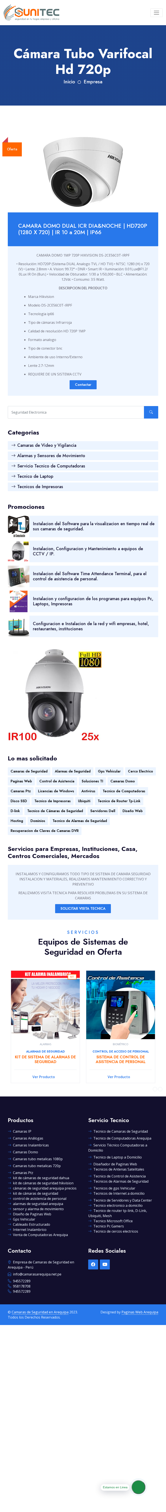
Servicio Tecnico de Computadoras (51, 466)
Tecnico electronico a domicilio (118, 1205)
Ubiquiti (84, 801)
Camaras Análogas (28, 1138)
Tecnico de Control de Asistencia (119, 1176)
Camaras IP (22, 1131)
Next (160, 1089)
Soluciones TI (92, 781)
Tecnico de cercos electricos (115, 1231)
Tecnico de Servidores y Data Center (122, 1200)
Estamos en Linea (115, 1487)
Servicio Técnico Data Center (120, 1051)
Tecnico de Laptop (35, 476)
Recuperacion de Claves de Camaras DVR (45, 830)
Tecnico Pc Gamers (108, 1226)
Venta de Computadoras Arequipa (40, 1234)
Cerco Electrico (140, 771)
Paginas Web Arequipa (139, 1312)
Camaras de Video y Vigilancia (46, 445)
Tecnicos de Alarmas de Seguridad (120, 1181)
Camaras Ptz (21, 791)
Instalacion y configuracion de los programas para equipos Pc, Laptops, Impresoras (93, 601)
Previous (155, 1089)
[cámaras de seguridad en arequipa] (31, 12)
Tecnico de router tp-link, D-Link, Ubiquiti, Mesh (117, 1213)
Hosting (17, 820)
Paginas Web (21, 781)
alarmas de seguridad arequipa (38, 1203)
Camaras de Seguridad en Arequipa (40, 1312)
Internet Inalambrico (29, 1229)
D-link (15, 810)
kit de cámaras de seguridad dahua (41, 1178)
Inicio (69, 81)
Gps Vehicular (109, 771)
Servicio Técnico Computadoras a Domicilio (117, 1148)
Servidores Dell (102, 810)
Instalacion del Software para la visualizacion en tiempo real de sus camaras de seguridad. (94, 526)
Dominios (37, 820)
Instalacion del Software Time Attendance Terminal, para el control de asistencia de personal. (90, 576)
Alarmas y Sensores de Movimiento (51, 456)
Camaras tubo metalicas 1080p (38, 1159)
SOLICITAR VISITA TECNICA (83, 908)
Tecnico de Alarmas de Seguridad (80, 820)
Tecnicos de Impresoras (40, 487)
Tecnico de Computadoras (124, 791)
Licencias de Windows (56, 791)
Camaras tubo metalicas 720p (37, 1165)
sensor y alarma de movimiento (38, 1209)
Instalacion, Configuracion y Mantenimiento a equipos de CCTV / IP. (88, 551)
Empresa (93, 81)
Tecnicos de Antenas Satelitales (118, 1169)
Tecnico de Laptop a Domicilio (117, 1157)
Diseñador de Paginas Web (115, 1164)
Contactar (83, 384)
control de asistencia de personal (39, 1198)
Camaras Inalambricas (31, 1145)
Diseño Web (133, 810)
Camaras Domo (122, 781)
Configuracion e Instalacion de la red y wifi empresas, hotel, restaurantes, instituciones (91, 626)
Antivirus (88, 791)
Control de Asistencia (56, 781)
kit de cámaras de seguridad (35, 1193)
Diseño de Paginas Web (32, 1214)
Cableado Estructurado (31, 1224)
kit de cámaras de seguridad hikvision (43, 1183)
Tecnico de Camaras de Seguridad (120, 1131)
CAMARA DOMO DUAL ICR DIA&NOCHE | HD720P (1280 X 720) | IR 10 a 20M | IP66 (82, 229)
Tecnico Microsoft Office (113, 1221)
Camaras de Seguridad (29, 771)
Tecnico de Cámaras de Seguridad (55, 810)
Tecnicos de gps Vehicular (114, 1188)
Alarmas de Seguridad (73, 771)
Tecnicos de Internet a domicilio (119, 1193)
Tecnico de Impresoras (52, 801)
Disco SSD (19, 801)
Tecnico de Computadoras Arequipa (122, 1138)
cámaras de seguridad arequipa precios (45, 1188)
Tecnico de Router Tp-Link (119, 801)
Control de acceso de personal (45, 1051)
